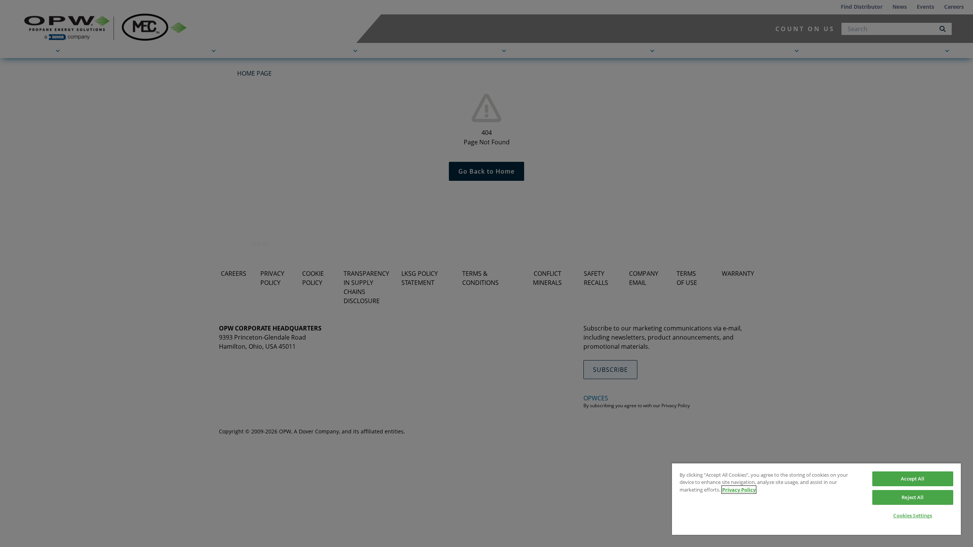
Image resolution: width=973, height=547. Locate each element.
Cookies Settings (912, 515)
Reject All (913, 497)
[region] (816, 499)
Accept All (912, 478)
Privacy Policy (739, 489)
